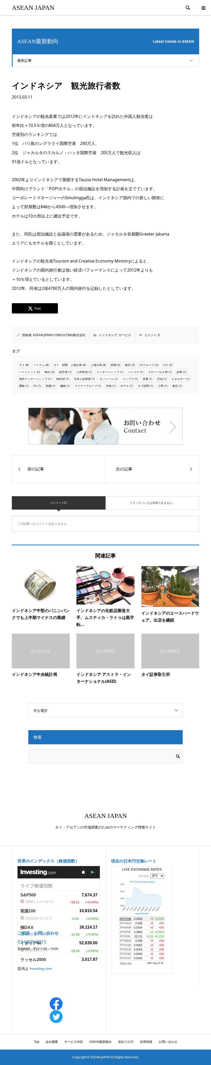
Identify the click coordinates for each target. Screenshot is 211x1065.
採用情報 (146, 1042)
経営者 (63, 372)
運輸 (22, 386)
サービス (125, 335)
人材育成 (82, 372)
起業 (179, 372)
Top (36, 1042)
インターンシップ (107, 372)
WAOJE (60, 379)
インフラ (128, 379)
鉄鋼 (48, 386)
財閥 (113, 365)
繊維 (63, 386)
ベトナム (39, 365)
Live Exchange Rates (142, 869)
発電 (145, 379)
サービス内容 (73, 1042)
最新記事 (24, 60)
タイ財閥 (143, 386)
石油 (160, 379)
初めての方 (126, 1042)
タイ (22, 365)
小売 (160, 386)
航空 (128, 365)
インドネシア (108, 335)
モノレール (107, 379)
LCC (165, 365)
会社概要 (52, 1042)
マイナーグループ (86, 386)
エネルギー (178, 379)
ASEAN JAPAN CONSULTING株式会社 (59, 335)
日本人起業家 (82, 379)
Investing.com (40, 968)
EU (35, 386)
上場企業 (96, 365)
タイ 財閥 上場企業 (68, 365)
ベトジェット (27, 372)
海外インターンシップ (33, 379)
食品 (175, 386)
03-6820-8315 (31, 942)
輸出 (47, 372)
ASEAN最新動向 (100, 1042)
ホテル (124, 386)
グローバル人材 (158, 372)
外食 (109, 386)
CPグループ (146, 365)
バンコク (133, 372)
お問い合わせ (168, 1042)
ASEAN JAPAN (33, 7)
